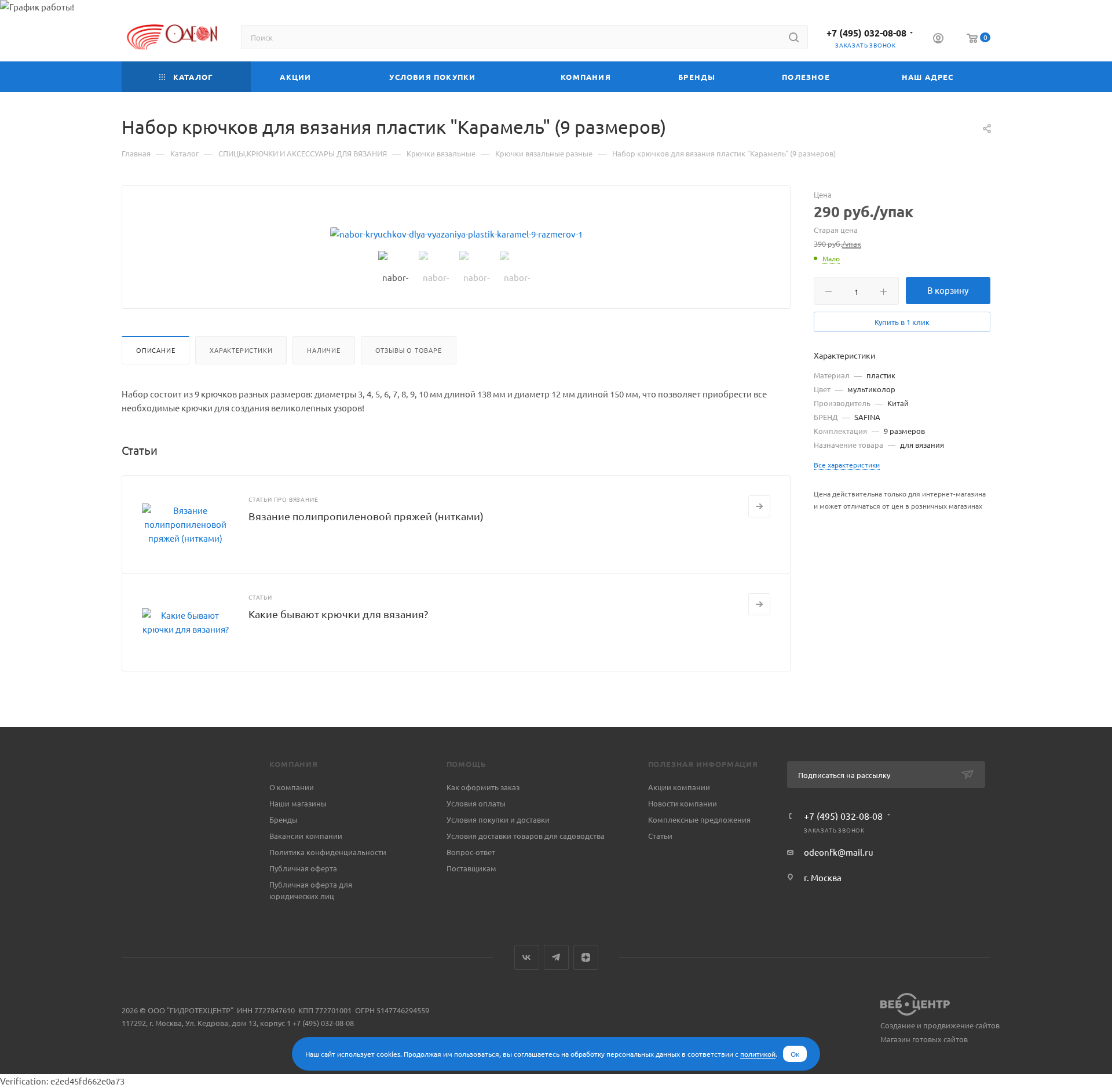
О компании (291, 787)
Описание (155, 350)
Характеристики (241, 350)
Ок (795, 1053)
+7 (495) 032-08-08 (866, 33)
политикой (758, 1053)
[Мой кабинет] (938, 39)
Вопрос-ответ (471, 852)
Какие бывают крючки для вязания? (338, 614)
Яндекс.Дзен (585, 957)
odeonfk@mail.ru (838, 851)
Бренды (283, 819)
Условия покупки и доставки (498, 819)
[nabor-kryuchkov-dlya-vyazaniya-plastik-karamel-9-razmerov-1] (456, 234)
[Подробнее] (759, 506)
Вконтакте (526, 957)
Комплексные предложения (699, 819)
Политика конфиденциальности (327, 852)
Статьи (660, 836)
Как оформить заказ (483, 787)
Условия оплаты (476, 803)
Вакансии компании (305, 836)
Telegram (556, 957)
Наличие (324, 350)
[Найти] (794, 37)
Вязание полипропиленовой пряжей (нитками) (366, 516)
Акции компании (679, 787)
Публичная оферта (303, 868)
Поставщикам (471, 868)
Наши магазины (298, 803)
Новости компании (682, 803)
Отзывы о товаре (408, 350)
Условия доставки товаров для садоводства (526, 836)
